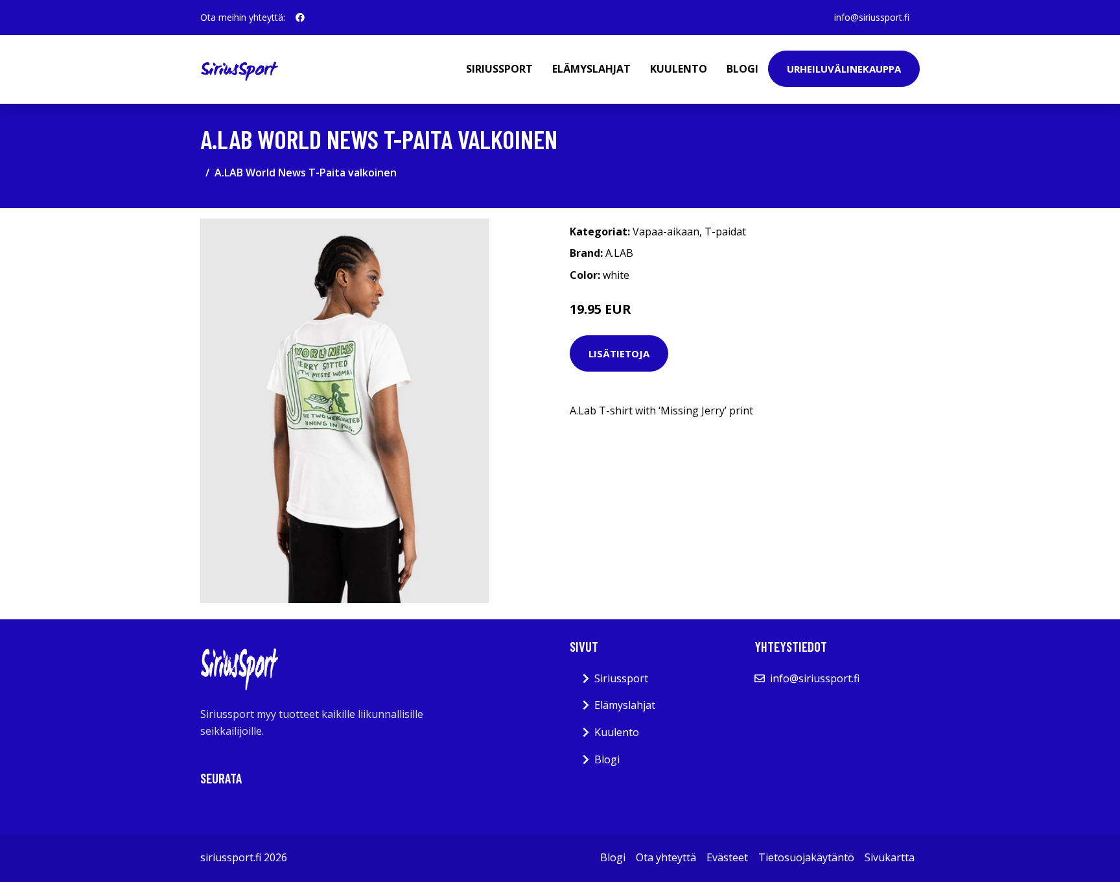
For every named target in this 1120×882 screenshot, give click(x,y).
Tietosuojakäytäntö (806, 857)
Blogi (742, 69)
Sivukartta (890, 857)
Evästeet (727, 857)
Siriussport (499, 69)
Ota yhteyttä (666, 857)
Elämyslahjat (591, 69)
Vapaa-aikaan (666, 231)
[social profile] (300, 17)
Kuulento (678, 69)
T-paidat (725, 231)
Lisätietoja (619, 353)
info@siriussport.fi (871, 17)
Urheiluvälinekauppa (844, 68)
